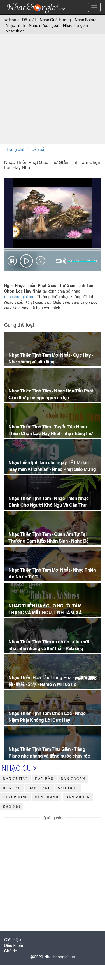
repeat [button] (59, 262)
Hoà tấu (12, 788)
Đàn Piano (39, 788)
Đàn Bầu (44, 779)
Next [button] (40, 262)
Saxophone (15, 797)
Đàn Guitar (15, 779)
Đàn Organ (73, 779)
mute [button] (63, 261)
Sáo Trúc (68, 788)
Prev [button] (12, 262)
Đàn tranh (47, 797)
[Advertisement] (52, 88)
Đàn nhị (11, 807)
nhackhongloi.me (19, 296)
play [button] (26, 261)
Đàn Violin (78, 797)
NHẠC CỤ (17, 768)
